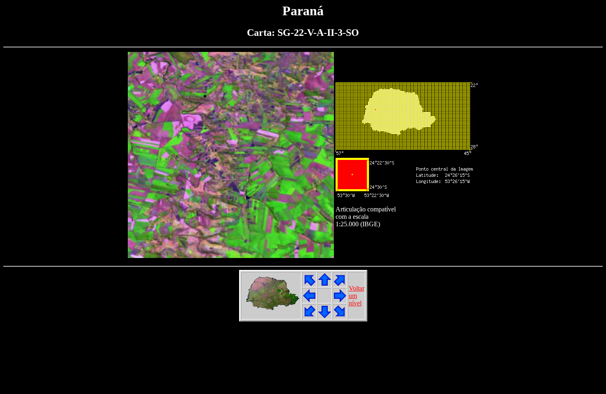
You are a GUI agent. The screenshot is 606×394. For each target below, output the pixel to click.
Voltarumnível (356, 296)
